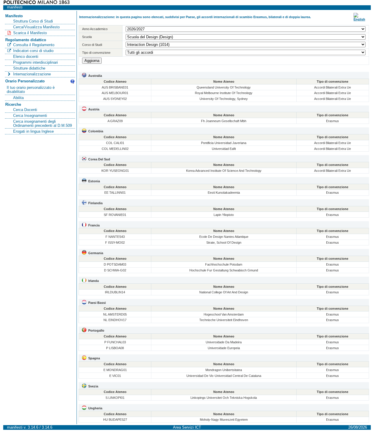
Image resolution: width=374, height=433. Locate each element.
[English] (359, 19)
